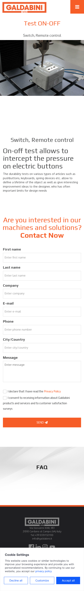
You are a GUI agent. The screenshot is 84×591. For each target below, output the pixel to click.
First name (12, 249)
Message (10, 357)
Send (41, 422)
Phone (8, 321)
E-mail (8, 303)
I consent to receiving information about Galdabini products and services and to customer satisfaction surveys (36, 403)
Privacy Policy (52, 391)
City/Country (14, 339)
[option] (42, 68)
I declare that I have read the (34, 391)
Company (11, 285)
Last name (11, 267)
